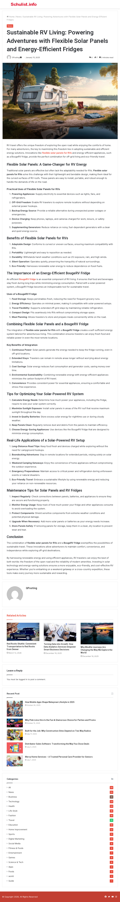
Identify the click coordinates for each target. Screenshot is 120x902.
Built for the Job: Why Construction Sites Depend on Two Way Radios (58, 731)
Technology (13, 801)
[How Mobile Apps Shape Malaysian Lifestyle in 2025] (15, 709)
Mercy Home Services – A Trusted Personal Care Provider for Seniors (59, 757)
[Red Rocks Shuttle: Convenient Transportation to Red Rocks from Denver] (23, 632)
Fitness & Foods (15, 848)
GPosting (31, 588)
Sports (11, 834)
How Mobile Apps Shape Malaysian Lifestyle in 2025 (49, 702)
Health (11, 806)
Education (13, 825)
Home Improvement (17, 829)
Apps (10, 867)
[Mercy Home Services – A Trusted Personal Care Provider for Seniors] (15, 760)
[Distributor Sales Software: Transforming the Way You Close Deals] (15, 747)
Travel (11, 820)
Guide (11, 881)
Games (11, 857)
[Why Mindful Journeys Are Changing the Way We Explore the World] (97, 633)
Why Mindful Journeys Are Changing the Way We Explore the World (96, 650)
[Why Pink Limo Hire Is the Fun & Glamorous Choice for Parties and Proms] (15, 723)
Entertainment (15, 853)
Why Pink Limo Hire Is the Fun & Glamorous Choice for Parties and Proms (60, 720)
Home (11, 16)
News (18, 16)
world (11, 876)
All (9, 787)
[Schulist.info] (23, 4)
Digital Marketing (16, 839)
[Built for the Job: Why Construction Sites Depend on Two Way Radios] (15, 734)
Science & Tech (15, 862)
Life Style (12, 811)
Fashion (12, 815)
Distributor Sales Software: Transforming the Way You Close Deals (57, 744)
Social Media (14, 843)
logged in (23, 679)
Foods (11, 871)
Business (12, 797)
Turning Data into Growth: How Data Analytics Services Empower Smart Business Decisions (60, 647)
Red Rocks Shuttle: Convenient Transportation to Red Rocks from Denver (21, 646)
